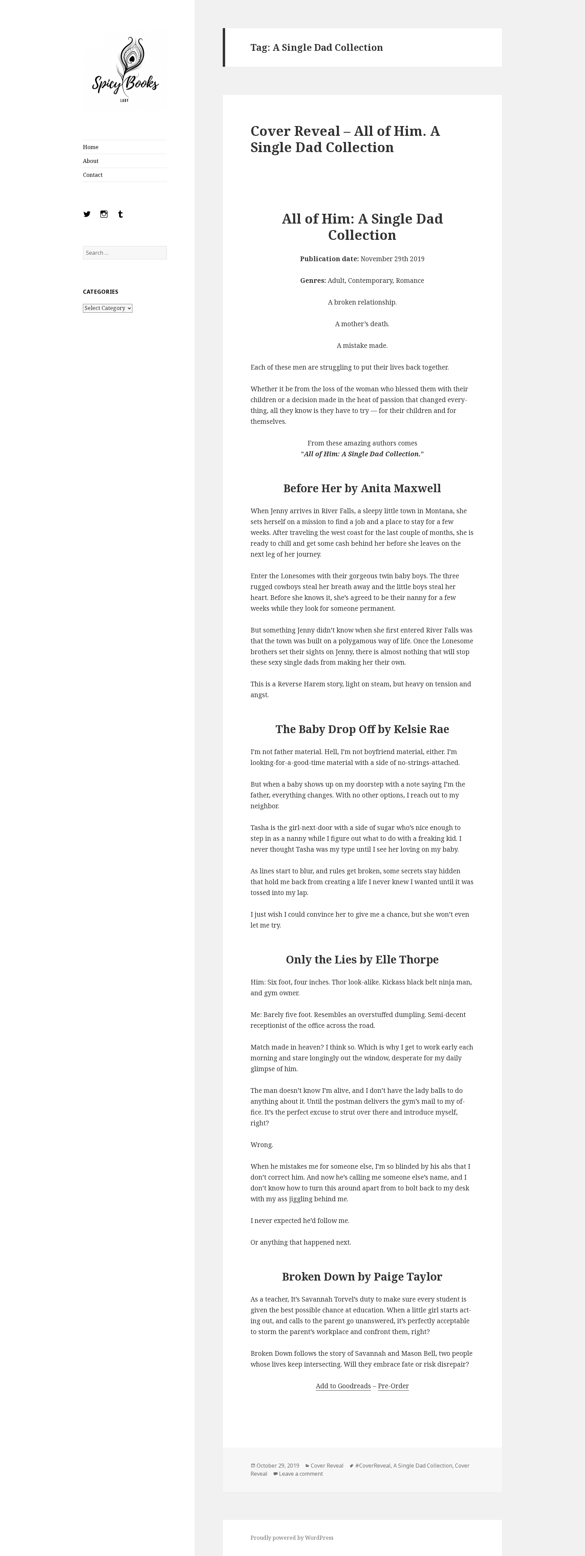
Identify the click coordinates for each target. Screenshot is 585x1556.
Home (91, 147)
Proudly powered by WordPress (292, 1537)
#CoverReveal (373, 1465)
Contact (93, 175)
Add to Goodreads (343, 1386)
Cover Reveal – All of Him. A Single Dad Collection (345, 139)
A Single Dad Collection (422, 1465)
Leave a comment (301, 1473)
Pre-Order (393, 1386)
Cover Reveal (327, 1465)
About (91, 161)
